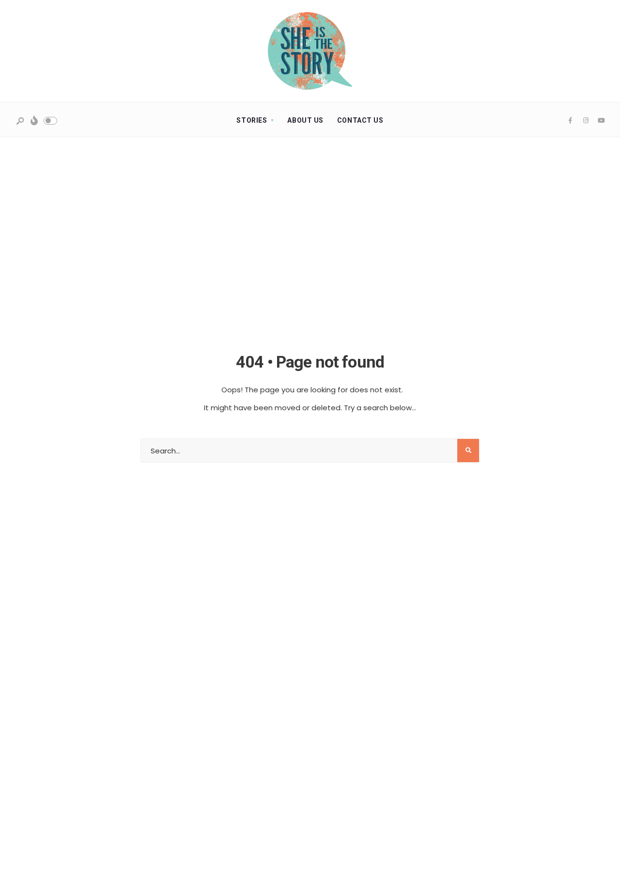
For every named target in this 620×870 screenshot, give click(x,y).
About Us (305, 120)
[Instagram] (585, 121)
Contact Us (360, 120)
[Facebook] (570, 121)
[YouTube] (601, 121)
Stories (251, 120)
